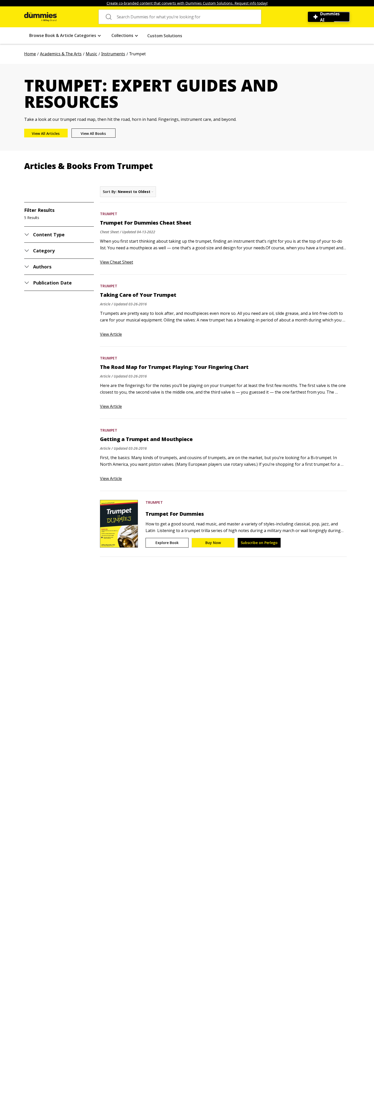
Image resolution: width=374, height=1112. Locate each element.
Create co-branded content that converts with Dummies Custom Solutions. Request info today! (187, 3)
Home (30, 54)
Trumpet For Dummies (175, 514)
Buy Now (213, 542)
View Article (111, 334)
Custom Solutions (164, 35)
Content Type (49, 234)
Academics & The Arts (61, 54)
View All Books (93, 133)
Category (44, 251)
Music (91, 54)
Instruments (113, 54)
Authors (42, 267)
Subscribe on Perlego (259, 542)
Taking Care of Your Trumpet (138, 295)
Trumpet (108, 213)
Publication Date (52, 283)
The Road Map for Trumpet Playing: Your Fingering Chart (174, 367)
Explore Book (167, 542)
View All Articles (46, 133)
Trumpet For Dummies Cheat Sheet (145, 223)
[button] (65, 35)
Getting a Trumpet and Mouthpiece (146, 439)
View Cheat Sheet (116, 262)
